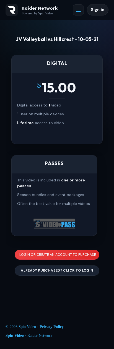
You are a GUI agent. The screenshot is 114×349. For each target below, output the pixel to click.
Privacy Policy (52, 327)
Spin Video (15, 336)
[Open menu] (78, 9)
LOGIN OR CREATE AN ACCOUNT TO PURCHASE (57, 254)
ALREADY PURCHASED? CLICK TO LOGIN (57, 270)
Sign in (97, 9)
